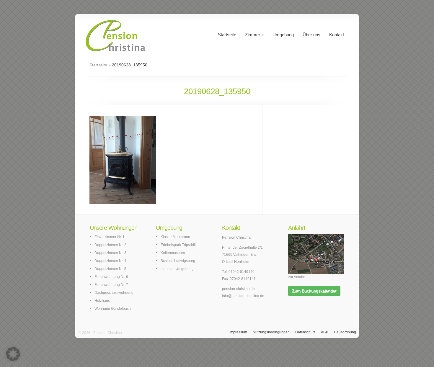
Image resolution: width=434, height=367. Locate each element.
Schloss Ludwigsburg (178, 261)
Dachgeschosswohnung (113, 293)
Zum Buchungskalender (314, 291)
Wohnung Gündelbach (112, 309)
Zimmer (252, 34)
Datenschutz (305, 332)
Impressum (238, 332)
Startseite (227, 34)
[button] (13, 354)
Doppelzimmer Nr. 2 (110, 245)
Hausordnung (345, 332)
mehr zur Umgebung (177, 269)
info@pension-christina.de (243, 296)
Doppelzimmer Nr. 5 (110, 269)
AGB (324, 332)
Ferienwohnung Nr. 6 (111, 277)
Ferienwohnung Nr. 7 (111, 285)
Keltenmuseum (173, 253)
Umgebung (283, 34)
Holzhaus (102, 301)
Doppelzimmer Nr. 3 (110, 253)
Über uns (311, 34)
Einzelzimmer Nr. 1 (109, 237)
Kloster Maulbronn (175, 237)
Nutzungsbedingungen (271, 332)
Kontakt (336, 34)
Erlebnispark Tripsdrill (178, 245)
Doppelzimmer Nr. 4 (110, 261)
